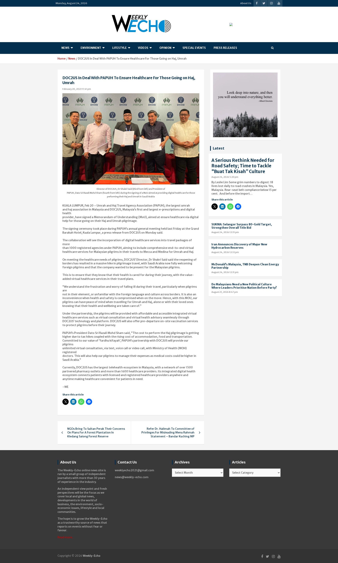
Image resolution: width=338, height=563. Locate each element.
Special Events (194, 48)
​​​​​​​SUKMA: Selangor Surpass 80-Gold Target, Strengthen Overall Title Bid (241, 226)
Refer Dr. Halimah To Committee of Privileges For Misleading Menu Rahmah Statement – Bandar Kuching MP (167, 432)
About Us (245, 3)
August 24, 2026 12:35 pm (225, 232)
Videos (143, 48)
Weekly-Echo (91, 556)
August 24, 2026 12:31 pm (224, 272)
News (65, 48)
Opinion (165, 48)
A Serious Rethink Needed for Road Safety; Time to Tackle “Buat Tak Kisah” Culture (242, 166)
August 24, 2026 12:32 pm (225, 252)
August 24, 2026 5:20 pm (224, 177)
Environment (91, 48)
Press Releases (225, 48)
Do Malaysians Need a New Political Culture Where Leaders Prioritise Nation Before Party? (244, 286)
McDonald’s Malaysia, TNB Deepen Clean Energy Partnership (245, 266)
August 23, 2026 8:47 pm (224, 292)
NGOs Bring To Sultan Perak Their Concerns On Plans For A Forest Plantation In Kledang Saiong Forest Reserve (96, 432)
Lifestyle (119, 48)
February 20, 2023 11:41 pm (76, 89)
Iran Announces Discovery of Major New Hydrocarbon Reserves (239, 246)
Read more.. (66, 537)
